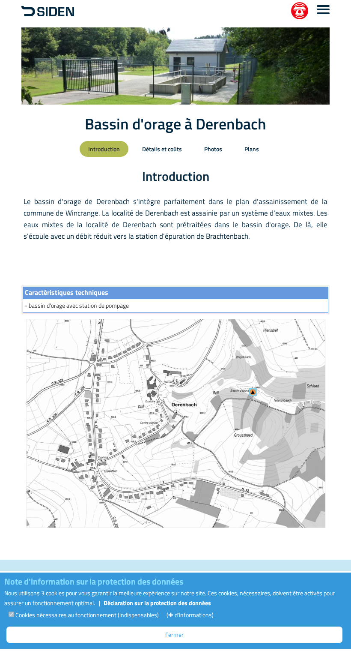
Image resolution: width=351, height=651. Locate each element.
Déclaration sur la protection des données (157, 602)
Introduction (104, 148)
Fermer (174, 634)
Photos (213, 148)
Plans (251, 148)
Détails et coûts (162, 148)
